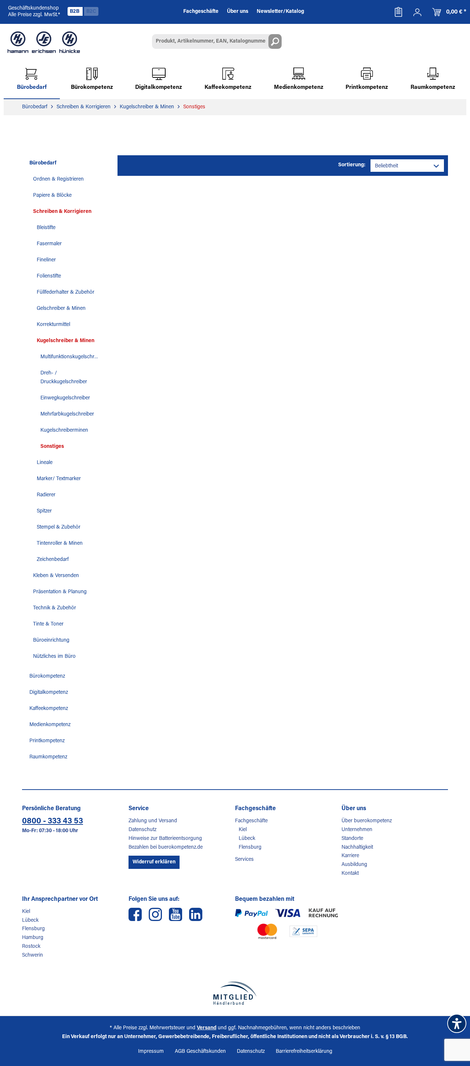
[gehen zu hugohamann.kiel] (135, 914)
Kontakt (350, 873)
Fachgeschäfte (251, 821)
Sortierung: (351, 165)
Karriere (350, 856)
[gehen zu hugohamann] (195, 914)
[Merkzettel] (398, 12)
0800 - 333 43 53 (52, 821)
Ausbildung (354, 864)
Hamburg (32, 937)
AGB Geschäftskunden (200, 1051)
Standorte (352, 838)
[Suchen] (275, 41)
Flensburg (250, 847)
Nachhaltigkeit (357, 847)
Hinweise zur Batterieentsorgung (165, 838)
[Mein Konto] (417, 12)
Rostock (31, 946)
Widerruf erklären (154, 862)
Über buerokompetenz (366, 821)
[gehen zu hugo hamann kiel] (155, 914)
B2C (91, 11)
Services (244, 859)
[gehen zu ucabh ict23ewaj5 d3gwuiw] (175, 914)
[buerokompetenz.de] (43, 42)
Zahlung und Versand (153, 821)
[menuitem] (398, 12)
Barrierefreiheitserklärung (304, 1051)
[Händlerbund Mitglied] (235, 993)
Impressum (151, 1051)
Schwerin (32, 955)
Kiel (243, 830)
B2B (75, 11)
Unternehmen (356, 830)
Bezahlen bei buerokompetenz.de (166, 847)
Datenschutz (142, 830)
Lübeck (247, 838)
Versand (206, 1028)
